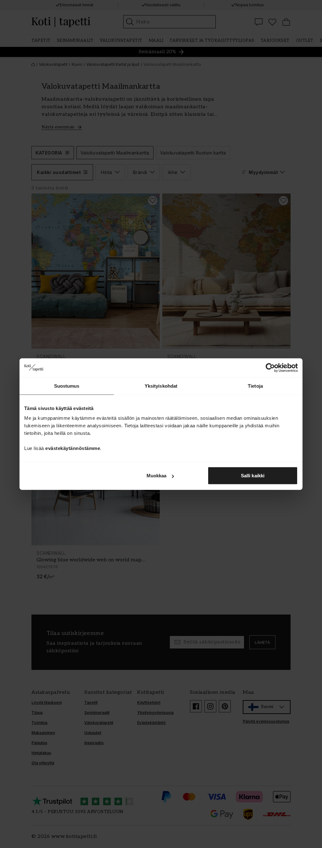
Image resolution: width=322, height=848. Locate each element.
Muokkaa (157, 475)
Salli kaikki (252, 475)
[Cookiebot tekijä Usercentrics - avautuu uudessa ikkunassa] (270, 367)
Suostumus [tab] (67, 385)
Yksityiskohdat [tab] (161, 385)
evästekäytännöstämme (72, 448)
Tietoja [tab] (255, 385)
